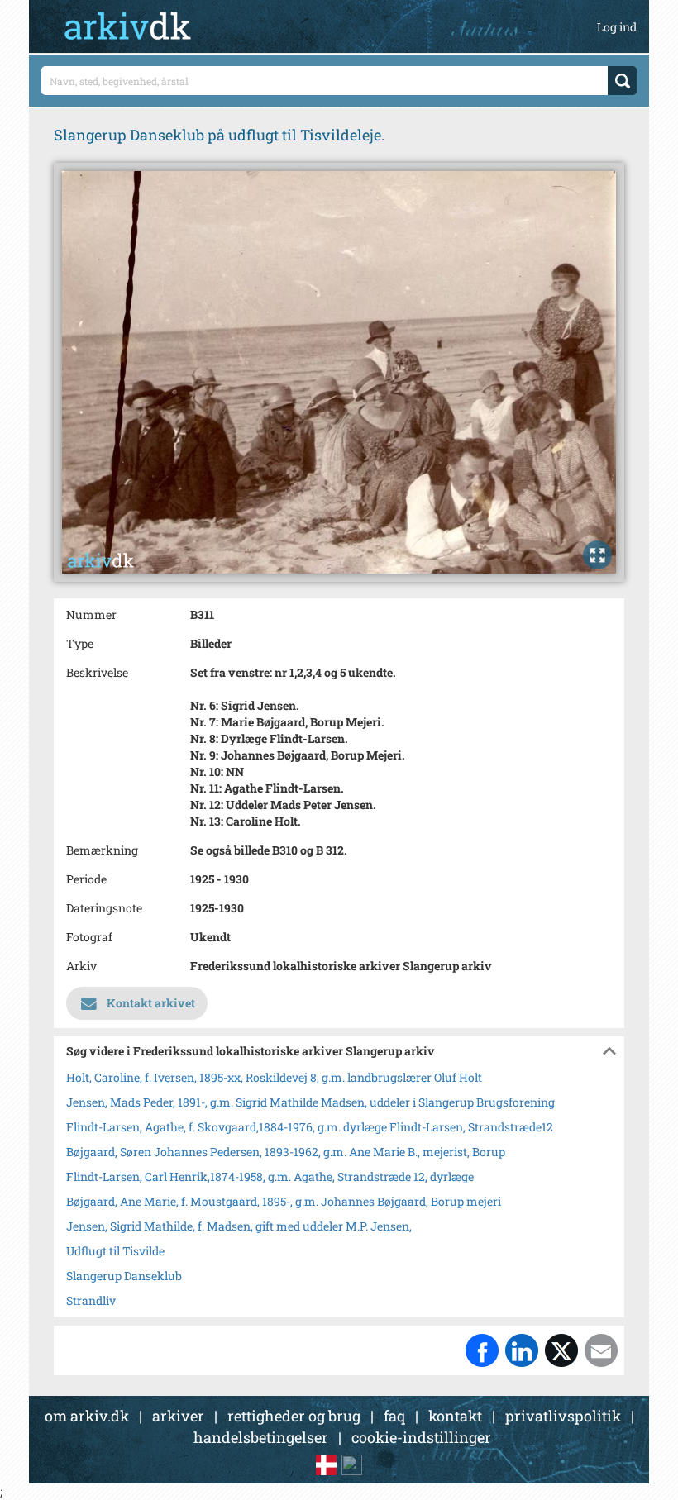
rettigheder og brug (293, 1416)
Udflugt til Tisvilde (115, 1251)
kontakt (455, 1416)
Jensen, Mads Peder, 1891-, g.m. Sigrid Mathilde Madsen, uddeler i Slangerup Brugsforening (310, 1102)
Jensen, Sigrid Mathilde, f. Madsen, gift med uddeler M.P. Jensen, (239, 1226)
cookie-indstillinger (421, 1437)
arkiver (178, 1416)
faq (394, 1416)
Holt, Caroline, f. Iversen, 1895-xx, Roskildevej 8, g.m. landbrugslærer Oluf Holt (274, 1077)
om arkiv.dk (87, 1416)
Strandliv (91, 1300)
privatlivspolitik (563, 1416)
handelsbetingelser (260, 1437)
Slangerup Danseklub (124, 1275)
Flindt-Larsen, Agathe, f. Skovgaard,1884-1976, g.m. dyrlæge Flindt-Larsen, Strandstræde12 (309, 1127)
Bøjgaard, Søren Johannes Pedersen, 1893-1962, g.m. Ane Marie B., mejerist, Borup (285, 1152)
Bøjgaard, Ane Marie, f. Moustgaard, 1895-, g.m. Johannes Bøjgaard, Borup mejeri (283, 1201)
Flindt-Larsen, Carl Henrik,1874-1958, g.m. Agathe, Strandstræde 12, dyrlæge (270, 1176)
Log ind (617, 27)
